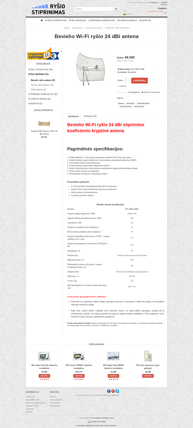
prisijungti (153, 2)
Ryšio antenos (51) (38, 74)
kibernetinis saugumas (108, 425)
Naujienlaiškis (55, 406)
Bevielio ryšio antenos (94, 28)
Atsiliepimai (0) (90, 116)
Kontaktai (145, 20)
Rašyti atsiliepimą (151, 92)
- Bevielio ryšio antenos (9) (42, 80)
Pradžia (66, 28)
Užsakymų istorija (56, 400)
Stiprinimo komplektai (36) (42, 94)
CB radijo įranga (127, 20)
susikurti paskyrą (164, 3)
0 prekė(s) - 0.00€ (156, 11)
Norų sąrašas (55, 403)
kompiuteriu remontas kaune (103, 418)
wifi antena (130, 103)
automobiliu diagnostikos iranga (87, 425)
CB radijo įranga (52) (39, 99)
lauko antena (139, 106)
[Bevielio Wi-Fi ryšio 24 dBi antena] (90, 68)
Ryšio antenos (77, 20)
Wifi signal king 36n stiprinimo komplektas (44, 366)
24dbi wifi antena (143, 103)
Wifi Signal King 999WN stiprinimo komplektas (113, 366)
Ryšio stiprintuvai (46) (40, 69)
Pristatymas (30, 397)
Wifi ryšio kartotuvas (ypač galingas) (148, 366)
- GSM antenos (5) (38, 89)
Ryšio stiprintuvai (56, 20)
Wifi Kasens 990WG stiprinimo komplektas (79, 366)
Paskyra (53, 397)
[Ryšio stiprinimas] (97, 421)
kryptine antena (125, 106)
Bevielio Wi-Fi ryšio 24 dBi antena (117, 28)
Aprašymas (73, 116)
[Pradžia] (42, 20)
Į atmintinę (122, 86)
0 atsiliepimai (133, 92)
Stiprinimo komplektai (102, 20)
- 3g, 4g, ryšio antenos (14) (41, 85)
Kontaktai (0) (35, 103)
